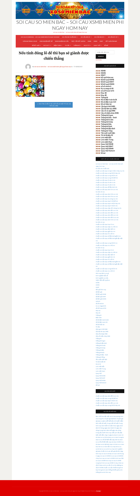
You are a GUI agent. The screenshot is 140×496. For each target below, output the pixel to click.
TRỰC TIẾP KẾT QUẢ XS (78, 41)
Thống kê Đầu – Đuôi (109, 117)
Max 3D (104, 93)
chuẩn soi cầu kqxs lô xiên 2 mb (105, 185)
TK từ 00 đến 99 (107, 135)
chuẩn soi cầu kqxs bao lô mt (105, 250)
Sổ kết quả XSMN (107, 84)
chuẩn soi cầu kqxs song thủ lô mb (106, 175)
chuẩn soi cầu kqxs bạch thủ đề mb (107, 201)
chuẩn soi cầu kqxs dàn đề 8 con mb (107, 215)
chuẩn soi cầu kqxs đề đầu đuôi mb (106, 187)
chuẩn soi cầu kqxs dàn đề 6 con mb (107, 213)
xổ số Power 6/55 (107, 91)
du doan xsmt (100, 444)
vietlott (46, 45)
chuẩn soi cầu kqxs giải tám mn (105, 231)
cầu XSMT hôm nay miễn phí (108, 432)
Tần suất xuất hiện (108, 133)
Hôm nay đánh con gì (30, 41)
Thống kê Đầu (106, 124)
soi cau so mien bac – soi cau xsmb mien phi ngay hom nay (40, 37)
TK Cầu (67, 45)
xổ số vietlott (106, 86)
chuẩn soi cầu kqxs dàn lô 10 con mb (107, 220)
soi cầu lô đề (112, 467)
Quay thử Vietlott (108, 151)
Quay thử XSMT (107, 146)
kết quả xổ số (115, 451)
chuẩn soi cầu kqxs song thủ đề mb (107, 178)
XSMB (89, 41)
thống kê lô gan (100, 341)
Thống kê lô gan (107, 115)
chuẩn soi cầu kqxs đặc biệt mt (105, 255)
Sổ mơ (106, 45)
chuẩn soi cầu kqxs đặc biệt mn (105, 229)
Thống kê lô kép (107, 122)
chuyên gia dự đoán (110, 418)
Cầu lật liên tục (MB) (108, 108)
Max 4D (104, 95)
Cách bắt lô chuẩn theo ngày (110, 426)
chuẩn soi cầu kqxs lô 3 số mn (105, 234)
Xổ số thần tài (106, 104)
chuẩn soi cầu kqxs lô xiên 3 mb (105, 182)
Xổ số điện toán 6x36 (109, 100)
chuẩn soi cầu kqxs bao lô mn (105, 224)
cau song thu (100, 418)
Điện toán (57, 45)
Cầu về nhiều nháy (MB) (110, 113)
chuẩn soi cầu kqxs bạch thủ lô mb (107, 206)
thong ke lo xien (103, 470)
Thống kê (76, 45)
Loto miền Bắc (106, 137)
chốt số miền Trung (104, 423)
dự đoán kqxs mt (109, 444)
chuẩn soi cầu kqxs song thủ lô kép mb (108, 173)
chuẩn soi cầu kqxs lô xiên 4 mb (105, 180)
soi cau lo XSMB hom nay (103, 460)
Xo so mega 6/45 (107, 88)
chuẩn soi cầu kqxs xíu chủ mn (105, 245)
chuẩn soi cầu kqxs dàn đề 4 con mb (107, 210)
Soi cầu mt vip (113, 37)
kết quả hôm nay (111, 41)
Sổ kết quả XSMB (107, 80)
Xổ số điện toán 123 (108, 102)
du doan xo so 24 (101, 437)
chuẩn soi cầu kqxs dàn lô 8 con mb (107, 194)
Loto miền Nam (106, 142)
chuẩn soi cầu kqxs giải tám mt (105, 257)
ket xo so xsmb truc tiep (107, 449)
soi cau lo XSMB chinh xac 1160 (114, 458)
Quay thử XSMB (107, 144)
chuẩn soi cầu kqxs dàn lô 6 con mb (107, 196)
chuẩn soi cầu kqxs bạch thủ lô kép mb (108, 203)
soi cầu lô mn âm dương (113, 465)
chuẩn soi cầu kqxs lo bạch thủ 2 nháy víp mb (110, 171)
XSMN (95, 41)
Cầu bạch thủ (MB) (108, 106)
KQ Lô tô (87, 45)
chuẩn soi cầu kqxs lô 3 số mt (105, 259)
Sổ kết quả (35, 45)
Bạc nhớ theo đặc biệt (102, 416)
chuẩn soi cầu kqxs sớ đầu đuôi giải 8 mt (108, 261)
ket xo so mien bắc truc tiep (107, 446)
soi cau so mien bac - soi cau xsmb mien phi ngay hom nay (52, 66)
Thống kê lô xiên (107, 120)
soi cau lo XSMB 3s (106, 456)
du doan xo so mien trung (114, 437)
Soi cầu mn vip (99, 37)
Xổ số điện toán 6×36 (102, 320)
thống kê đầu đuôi (101, 343)
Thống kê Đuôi (106, 126)
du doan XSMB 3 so (118, 442)
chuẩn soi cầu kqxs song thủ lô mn (106, 243)
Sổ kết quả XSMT (107, 82)
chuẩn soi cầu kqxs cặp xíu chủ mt (106, 252)
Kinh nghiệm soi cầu (62, 41)
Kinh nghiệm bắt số (46, 41)
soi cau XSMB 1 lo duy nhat (113, 463)
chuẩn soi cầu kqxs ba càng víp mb (107, 199)
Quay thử (97, 45)
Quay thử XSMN (107, 148)
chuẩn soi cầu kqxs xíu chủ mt (105, 271)
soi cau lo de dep (106, 453)
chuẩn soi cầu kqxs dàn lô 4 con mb (107, 189)
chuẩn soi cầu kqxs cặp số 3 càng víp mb (108, 208)
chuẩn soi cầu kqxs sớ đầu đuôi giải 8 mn (108, 236)
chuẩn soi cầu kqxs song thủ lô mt (106, 269)
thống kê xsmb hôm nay (103, 472)
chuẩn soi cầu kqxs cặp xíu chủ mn (107, 227)
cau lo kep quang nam (116, 416)
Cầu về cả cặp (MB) (108, 111)
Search (101, 56)
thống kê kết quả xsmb (115, 470)
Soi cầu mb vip (85, 37)
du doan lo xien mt (117, 435)
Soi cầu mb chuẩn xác (69, 37)
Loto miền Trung (107, 140)
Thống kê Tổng (106, 131)
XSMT (101, 41)
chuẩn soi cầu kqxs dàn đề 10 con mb (107, 217)
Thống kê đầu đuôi (108, 128)
